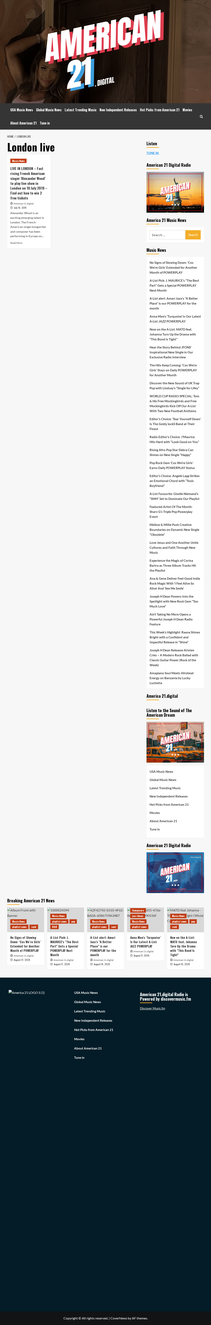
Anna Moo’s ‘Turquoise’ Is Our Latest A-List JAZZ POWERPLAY (175, 318)
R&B (54, 927)
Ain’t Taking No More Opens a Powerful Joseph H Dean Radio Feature (171, 619)
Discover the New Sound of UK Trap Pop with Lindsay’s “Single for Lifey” (174, 385)
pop (73, 921)
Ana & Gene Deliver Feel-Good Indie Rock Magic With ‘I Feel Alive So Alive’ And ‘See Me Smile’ (175, 583)
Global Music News (49, 109)
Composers (138, 910)
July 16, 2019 (20, 207)
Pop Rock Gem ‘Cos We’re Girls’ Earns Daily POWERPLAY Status (172, 465)
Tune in (45, 123)
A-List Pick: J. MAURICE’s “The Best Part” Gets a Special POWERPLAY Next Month (174, 285)
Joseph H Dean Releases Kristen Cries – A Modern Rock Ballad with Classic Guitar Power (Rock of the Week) (174, 657)
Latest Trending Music (80, 109)
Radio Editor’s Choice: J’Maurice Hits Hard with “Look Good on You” (174, 439)
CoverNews (118, 1318)
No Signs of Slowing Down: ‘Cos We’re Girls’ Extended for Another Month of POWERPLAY (173, 267)
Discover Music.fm (152, 1008)
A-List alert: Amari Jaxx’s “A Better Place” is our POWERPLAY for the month (174, 303)
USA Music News (21, 109)
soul (113, 927)
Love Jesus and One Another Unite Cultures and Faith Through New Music (174, 547)
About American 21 (23, 123)
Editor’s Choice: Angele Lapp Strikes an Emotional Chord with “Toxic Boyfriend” (175, 481)
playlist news (19, 927)
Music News (18, 161)
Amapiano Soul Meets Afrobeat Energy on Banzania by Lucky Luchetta (172, 678)
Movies (187, 109)
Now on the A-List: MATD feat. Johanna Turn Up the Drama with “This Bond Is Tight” (173, 334)
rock (33, 927)
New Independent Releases (118, 109)
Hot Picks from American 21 (159, 109)
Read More (16, 242)
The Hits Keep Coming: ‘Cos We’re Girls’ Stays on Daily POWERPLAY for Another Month (173, 370)
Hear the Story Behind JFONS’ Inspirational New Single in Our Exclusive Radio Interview (171, 352)
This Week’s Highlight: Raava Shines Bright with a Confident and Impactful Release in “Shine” (175, 637)
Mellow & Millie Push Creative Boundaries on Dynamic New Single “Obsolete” (174, 529)
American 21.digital (24, 203)
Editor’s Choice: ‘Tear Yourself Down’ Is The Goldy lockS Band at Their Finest (175, 424)
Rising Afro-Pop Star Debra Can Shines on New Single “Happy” (171, 452)
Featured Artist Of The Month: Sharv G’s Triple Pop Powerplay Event (171, 511)
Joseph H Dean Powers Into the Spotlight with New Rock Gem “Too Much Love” (174, 601)
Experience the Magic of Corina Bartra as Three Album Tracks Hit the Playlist (173, 565)
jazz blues (137, 916)
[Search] (201, 116)
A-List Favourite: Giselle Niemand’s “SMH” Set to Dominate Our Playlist (174, 496)
